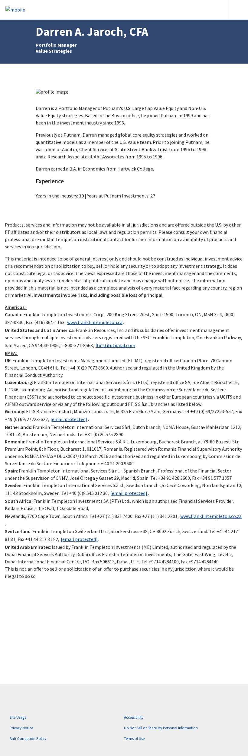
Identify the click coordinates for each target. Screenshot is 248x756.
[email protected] (69, 419)
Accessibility (133, 717)
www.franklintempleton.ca (94, 322)
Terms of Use (134, 738)
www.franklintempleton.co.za (211, 516)
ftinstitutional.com (115, 345)
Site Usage (18, 717)
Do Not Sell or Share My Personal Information (161, 727)
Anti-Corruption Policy (28, 738)
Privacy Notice (21, 727)
